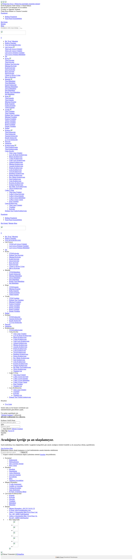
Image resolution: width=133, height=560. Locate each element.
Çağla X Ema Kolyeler (16, 194)
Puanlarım (4, 13)
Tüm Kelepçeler (10, 132)
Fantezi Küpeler (10, 105)
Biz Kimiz (4, 22)
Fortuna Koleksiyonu (16, 185)
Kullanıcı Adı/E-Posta (8, 420)
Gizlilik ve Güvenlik (16, 486)
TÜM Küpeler (14, 287)
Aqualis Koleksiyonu (16, 166)
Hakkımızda (13, 460)
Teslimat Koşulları (15, 488)
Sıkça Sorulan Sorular (16, 464)
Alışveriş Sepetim (15, 475)
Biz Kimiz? (4, 223)
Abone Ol (24, 452)
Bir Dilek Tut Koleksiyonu (18, 186)
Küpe (7, 96)
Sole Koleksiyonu (15, 179)
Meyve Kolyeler (10, 77)
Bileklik (8, 79)
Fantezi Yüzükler (10, 119)
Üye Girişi (8, 404)
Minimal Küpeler (10, 102)
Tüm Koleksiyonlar (11, 147)
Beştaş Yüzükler (10, 122)
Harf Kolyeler (9, 73)
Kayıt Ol (11, 431)
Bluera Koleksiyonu (15, 157)
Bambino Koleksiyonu (16, 173)
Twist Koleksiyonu (15, 171)
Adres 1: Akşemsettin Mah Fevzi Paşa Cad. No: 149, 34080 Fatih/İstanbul (23, 513)
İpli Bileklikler (9, 94)
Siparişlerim (13, 471)
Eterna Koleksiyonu (15, 175)
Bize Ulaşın (13, 465)
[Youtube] (15, 536)
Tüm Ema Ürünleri (15, 192)
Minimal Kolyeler (11, 66)
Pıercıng (7, 141)
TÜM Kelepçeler (14, 317)
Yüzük (7, 109)
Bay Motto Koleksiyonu (17, 177)
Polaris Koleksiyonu (15, 168)
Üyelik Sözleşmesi (15, 484)
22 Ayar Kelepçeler (11, 140)
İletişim (3, 24)
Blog (2, 26)
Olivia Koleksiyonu (15, 188)
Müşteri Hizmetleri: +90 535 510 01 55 (22, 508)
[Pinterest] (15, 541)
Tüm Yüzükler (10, 111)
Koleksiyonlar (10, 145)
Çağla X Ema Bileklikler (17, 198)
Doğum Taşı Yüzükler (12, 115)
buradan (42, 454)
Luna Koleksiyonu (11, 203)
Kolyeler (12, 209)
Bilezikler (12, 505)
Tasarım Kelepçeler (11, 136)
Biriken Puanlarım (11, 17)
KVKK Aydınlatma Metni (17, 492)
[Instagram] (15, 525)
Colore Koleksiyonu (15, 158)
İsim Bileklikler (10, 90)
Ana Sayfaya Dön (7, 448)
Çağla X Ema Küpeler (16, 196)
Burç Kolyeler (9, 71)
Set (6, 56)
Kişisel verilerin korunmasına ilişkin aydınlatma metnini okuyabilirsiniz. (29, 454)
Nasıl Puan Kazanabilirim (13, 18)
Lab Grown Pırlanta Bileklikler (15, 54)
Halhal (7, 128)
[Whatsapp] (15, 546)
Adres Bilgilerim (14, 473)
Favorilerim (13, 477)
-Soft (57, 557)
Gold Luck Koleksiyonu (17, 160)
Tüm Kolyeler (9, 60)
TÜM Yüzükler (14, 298)
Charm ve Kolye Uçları (12, 75)
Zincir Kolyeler (10, 70)
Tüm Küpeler (9, 98)
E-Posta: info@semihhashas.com (20, 510)
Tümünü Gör (17, 371)
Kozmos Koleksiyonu (16, 183)
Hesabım (12, 469)
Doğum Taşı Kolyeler (12, 64)
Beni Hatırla (7, 429)
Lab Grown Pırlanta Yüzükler (15, 53)
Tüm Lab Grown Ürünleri (13, 49)
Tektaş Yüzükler (10, 121)
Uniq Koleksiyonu (15, 181)
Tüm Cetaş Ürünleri (15, 153)
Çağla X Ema (9, 190)
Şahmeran (8, 143)
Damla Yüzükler (10, 126)
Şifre (2, 424)
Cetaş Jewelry (9, 151)
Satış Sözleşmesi (14, 490)
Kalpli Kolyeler (10, 68)
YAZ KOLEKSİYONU (13, 45)
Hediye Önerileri (10, 43)
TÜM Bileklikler (14, 272)
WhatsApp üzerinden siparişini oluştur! (27, 4)
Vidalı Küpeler (10, 107)
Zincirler (12, 499)
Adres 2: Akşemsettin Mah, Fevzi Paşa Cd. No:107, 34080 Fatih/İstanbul (23, 517)
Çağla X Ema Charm (16, 200)
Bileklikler (12, 503)
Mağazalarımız (14, 462)
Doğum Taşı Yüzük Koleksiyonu (16, 211)
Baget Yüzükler (10, 124)
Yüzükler (12, 207)
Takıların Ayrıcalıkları (16, 480)
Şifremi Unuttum (17, 429)
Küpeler (11, 495)
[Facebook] (15, 530)
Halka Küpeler (10, 104)
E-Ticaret (61, 557)
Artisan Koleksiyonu (16, 162)
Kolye (7, 58)
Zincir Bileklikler (10, 88)
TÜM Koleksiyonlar (16, 330)
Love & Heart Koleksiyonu (18, 155)
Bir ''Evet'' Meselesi (11, 41)
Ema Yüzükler (14, 201)
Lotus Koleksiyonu (15, 170)
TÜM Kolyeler (14, 253)
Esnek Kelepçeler (11, 85)
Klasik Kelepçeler (11, 138)
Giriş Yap (4, 431)
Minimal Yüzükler (11, 117)
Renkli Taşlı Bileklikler (12, 92)
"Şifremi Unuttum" (7, 415)
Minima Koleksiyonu (16, 164)
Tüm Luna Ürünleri (15, 205)
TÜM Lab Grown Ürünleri (18, 244)
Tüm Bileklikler (10, 81)
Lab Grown (9, 47)
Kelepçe (8, 130)
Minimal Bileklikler (11, 87)
